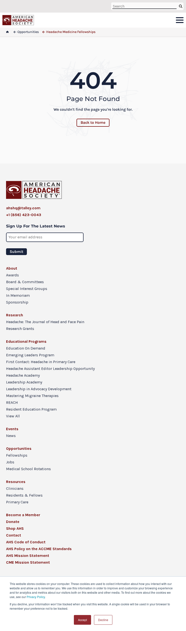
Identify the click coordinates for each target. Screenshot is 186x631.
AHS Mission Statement (27, 555)
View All (13, 416)
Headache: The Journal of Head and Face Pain (45, 321)
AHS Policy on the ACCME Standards (39, 548)
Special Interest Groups (26, 288)
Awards (12, 275)
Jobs (10, 462)
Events (12, 429)
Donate (12, 521)
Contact (13, 535)
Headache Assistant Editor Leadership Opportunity (50, 368)
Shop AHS (15, 528)
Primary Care (17, 502)
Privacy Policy (36, 597)
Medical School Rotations (28, 469)
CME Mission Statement (28, 562)
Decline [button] (103, 620)
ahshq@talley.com (23, 208)
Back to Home (93, 122)
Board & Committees (25, 282)
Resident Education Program (31, 409)
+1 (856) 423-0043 (23, 214)
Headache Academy (23, 375)
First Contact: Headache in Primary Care (40, 361)
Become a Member (23, 515)
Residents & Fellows (24, 495)
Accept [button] (82, 620)
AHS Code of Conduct (26, 542)
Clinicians (14, 488)
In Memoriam (18, 295)
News (11, 435)
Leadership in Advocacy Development (38, 389)
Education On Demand (25, 348)
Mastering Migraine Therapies (32, 395)
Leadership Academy (24, 382)
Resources (15, 481)
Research (14, 315)
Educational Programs (26, 341)
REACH (12, 402)
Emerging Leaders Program (30, 355)
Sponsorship (17, 302)
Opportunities (18, 448)
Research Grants (20, 328)
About (11, 268)
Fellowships (16, 455)
